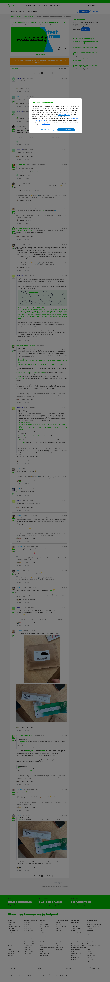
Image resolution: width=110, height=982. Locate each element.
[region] (55, 115)
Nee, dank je (45, 130)
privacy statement (39, 120)
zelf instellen (46, 124)
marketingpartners (64, 114)
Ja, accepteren (66, 130)
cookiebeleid (74, 118)
